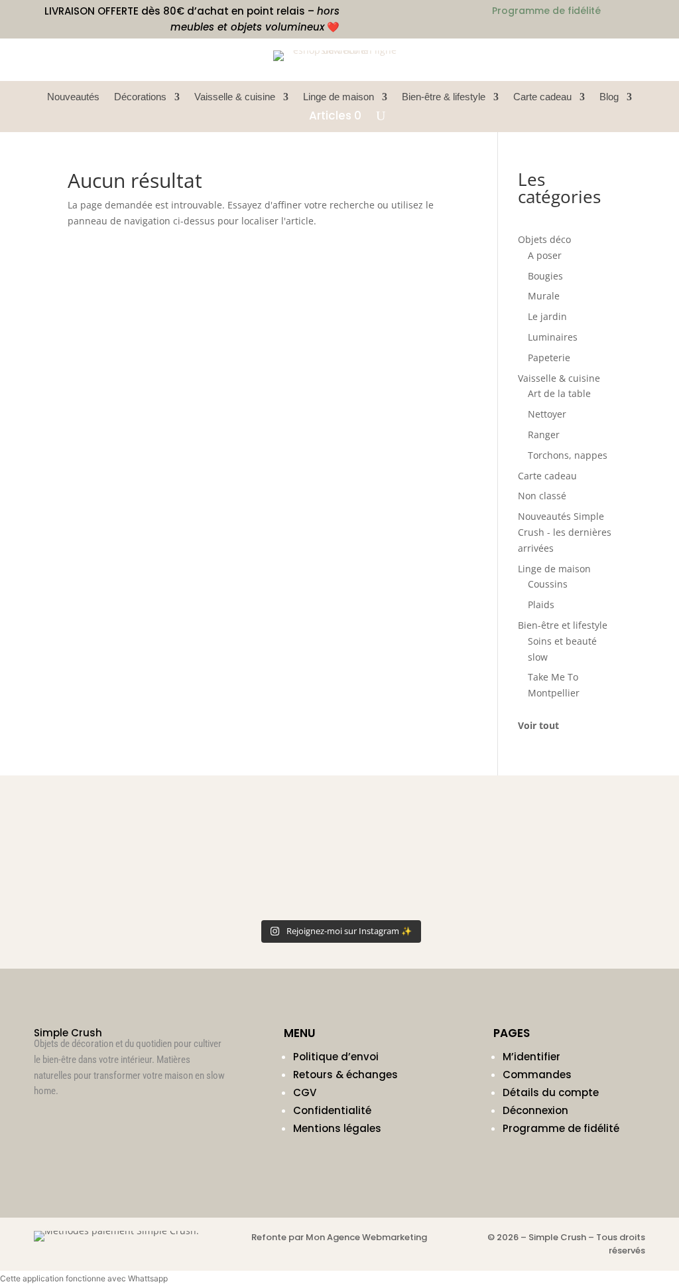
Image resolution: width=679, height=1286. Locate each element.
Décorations (140, 97)
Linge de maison (338, 97)
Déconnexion (535, 1110)
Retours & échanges (345, 1075)
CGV (304, 1092)
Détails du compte (551, 1092)
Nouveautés (73, 97)
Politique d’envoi (336, 1057)
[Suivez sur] (634, 59)
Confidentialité (332, 1110)
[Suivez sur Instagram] (44, 1119)
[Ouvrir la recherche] (380, 115)
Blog (609, 97)
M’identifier (531, 1057)
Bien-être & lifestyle (443, 97)
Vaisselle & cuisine (234, 97)
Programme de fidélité (561, 1128)
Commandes (537, 1075)
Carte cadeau (542, 97)
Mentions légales (337, 1128)
